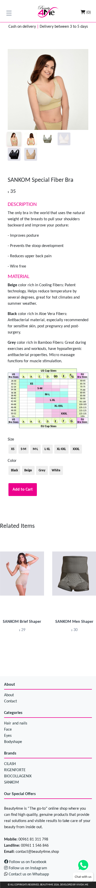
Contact (10, 701)
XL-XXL (61, 449)
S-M (23, 449)
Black (14, 470)
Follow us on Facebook (27, 862)
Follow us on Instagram (27, 868)
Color (12, 461)
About (9, 685)
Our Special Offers (20, 794)
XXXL (76, 449)
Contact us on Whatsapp (29, 874)
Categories (13, 713)
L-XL (47, 449)
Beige (28, 470)
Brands (10, 753)
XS (12, 449)
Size (11, 439)
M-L (35, 449)
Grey (42, 470)
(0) (88, 13)
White (56, 470)
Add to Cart (23, 490)
